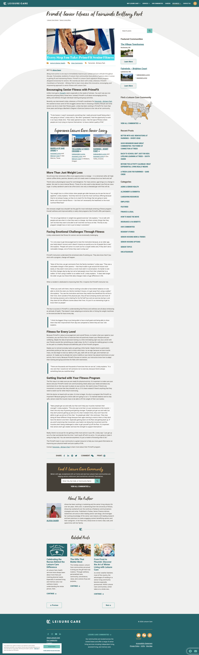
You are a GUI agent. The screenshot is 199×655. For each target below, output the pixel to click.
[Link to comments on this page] (92, 455)
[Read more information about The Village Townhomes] (127, 51)
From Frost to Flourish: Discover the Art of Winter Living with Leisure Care (103, 564)
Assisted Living (55, 153)
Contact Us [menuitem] (187, 3)
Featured (124, 207)
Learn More (128, 61)
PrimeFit (63, 93)
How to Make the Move (130, 217)
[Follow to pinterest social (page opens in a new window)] (72, 455)
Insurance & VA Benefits (130, 222)
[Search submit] (97, 481)
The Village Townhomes (132, 44)
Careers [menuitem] (167, 3)
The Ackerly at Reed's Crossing (80, 150)
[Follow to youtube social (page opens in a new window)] (76, 455)
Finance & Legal (127, 212)
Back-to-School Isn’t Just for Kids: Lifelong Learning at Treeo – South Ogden (135, 156)
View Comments (77, 63)
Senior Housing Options (130, 242)
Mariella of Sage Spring (57, 149)
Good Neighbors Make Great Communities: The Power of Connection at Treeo (132, 146)
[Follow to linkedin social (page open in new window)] (68, 455)
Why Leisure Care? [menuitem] (133, 3)
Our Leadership (52, 640)
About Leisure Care (53, 638)
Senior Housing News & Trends (133, 237)
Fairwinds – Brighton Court (134, 68)
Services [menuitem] (145, 3)
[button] (195, 3)
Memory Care (55, 156)
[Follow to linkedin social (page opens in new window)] (60, 634)
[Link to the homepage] (16, 3)
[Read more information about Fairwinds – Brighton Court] (127, 75)
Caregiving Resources (130, 197)
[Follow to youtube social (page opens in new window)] (56, 634)
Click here (36, 648)
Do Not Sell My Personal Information (52, 650)
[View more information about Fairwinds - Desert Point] (102, 135)
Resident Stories (127, 232)
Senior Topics (126, 247)
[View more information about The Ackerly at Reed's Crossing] (81, 135)
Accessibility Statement (144, 643)
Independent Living (78, 154)
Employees (125, 201)
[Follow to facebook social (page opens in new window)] (48, 634)
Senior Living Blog (65, 20)
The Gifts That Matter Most (77, 560)
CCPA (143, 646)
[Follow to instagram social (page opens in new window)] (52, 634)
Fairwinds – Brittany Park (103, 101)
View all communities (80, 486)
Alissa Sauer (56, 70)
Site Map (149, 646)
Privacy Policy (134, 646)
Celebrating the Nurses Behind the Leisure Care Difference (56, 563)
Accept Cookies (51, 646)
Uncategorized (127, 252)
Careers (49, 643)
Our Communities (128, 227)
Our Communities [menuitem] (157, 3)
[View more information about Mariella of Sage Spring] (59, 135)
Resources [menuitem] (175, 3)
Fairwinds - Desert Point (100, 150)
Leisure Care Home (52, 20)
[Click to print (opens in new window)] (104, 455)
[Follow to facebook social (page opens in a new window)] (64, 455)
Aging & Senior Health (57, 63)
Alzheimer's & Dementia (130, 191)
